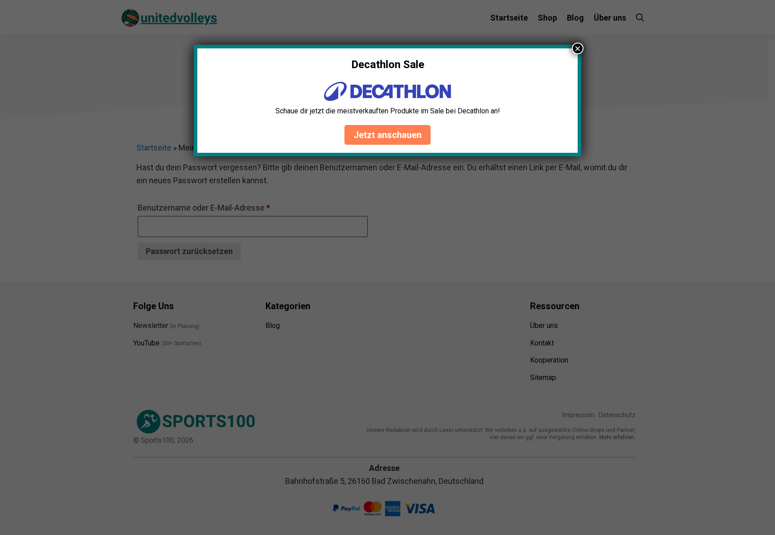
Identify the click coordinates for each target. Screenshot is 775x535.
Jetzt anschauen (387, 134)
